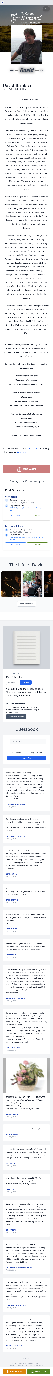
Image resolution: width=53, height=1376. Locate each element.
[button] (26, 1075)
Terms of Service (33, 1365)
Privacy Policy (19, 1365)
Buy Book (25, 682)
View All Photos (26, 604)
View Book (12, 682)
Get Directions (15, 515)
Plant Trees (37, 515)
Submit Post (26, 758)
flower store (22, 452)
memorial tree (32, 448)
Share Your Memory (16, 717)
